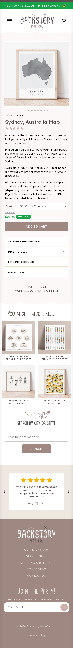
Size (9, 206)
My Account (36, 569)
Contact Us (36, 576)
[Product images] (36, 74)
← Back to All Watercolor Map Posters (36, 288)
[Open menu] (10, 21)
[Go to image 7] (44, 110)
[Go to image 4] (35, 110)
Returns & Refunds (21, 261)
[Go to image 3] (32, 110)
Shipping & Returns (36, 562)
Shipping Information (24, 241)
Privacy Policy (36, 635)
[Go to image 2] (28, 110)
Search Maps (36, 556)
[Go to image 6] (41, 110)
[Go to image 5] (38, 110)
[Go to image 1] (25, 110)
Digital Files (17, 251)
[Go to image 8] (47, 110)
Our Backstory (36, 549)
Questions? (16, 272)
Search (36, 448)
